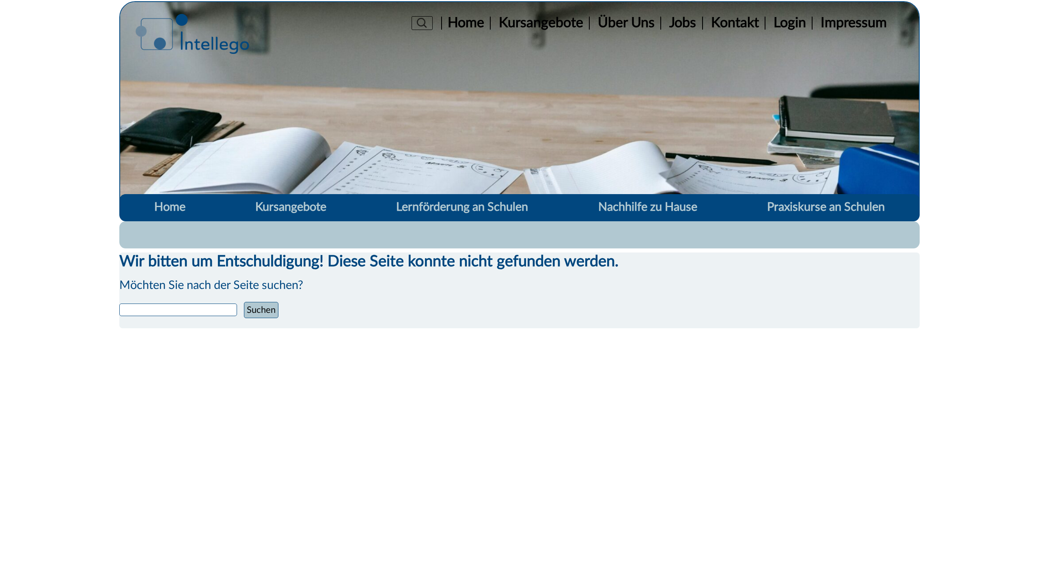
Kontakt (735, 23)
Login (790, 23)
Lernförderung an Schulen (462, 207)
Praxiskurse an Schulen (826, 207)
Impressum (854, 23)
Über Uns (626, 23)
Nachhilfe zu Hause (647, 207)
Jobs (682, 23)
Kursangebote (541, 23)
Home (466, 23)
